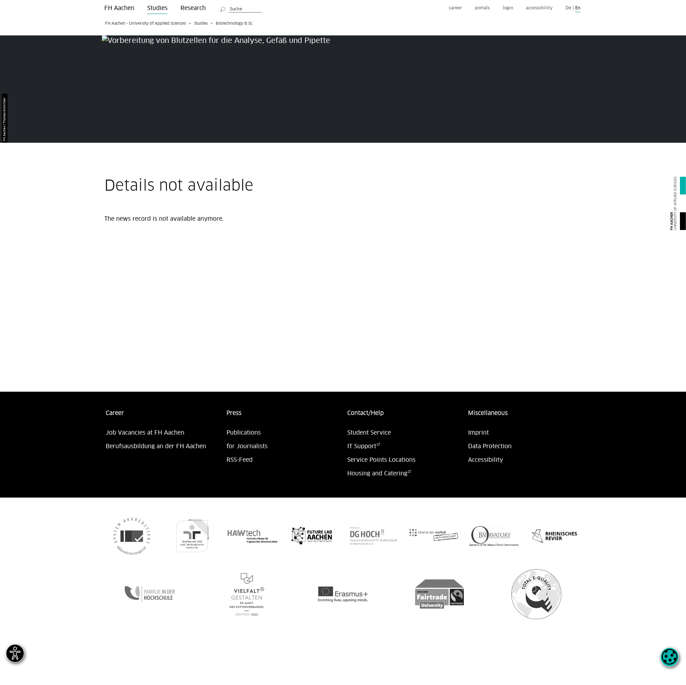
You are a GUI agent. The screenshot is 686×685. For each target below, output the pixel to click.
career (455, 8)
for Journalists (247, 446)
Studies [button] (157, 8)
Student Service (369, 433)
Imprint (478, 433)
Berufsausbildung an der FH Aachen (156, 446)
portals (482, 8)
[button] (669, 661)
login (508, 8)
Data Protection (490, 446)
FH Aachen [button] (119, 8)
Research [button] (193, 8)
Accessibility (485, 460)
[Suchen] (223, 8)
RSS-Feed (240, 460)
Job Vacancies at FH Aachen (145, 433)
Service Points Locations (381, 460)
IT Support (361, 446)
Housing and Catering (377, 473)
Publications (244, 433)
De (568, 8)
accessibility (539, 8)
